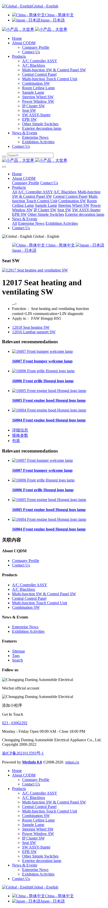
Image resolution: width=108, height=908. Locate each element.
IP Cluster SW (33, 106)
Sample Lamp (33, 92)
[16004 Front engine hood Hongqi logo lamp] (49, 410)
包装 (16, 440)
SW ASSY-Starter (36, 115)
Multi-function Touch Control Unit (49, 79)
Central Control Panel (39, 74)
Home (17, 38)
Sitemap (18, 651)
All (14, 192)
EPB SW (29, 119)
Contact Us (31, 52)
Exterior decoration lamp (41, 128)
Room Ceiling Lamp (38, 88)
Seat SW (29, 110)
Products (19, 56)
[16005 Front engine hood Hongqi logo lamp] (49, 390)
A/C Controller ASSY (39, 61)
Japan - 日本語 (52, 20)
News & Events (24, 133)
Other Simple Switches (40, 124)
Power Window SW (38, 101)
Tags (16, 656)
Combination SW (36, 83)
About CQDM (23, 43)
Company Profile (35, 47)
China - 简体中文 (59, 15)
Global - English (45, 6)
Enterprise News (35, 137)
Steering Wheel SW (37, 97)
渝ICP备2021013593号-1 (23, 753)
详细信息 (20, 430)
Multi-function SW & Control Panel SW (54, 70)
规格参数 (20, 435)
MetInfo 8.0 (32, 762)
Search (17, 660)
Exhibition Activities (38, 142)
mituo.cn (72, 762)
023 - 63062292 (14, 723)
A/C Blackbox (33, 65)
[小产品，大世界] (54, 160)
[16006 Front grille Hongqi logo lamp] (43, 371)
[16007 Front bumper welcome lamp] (42, 351)
